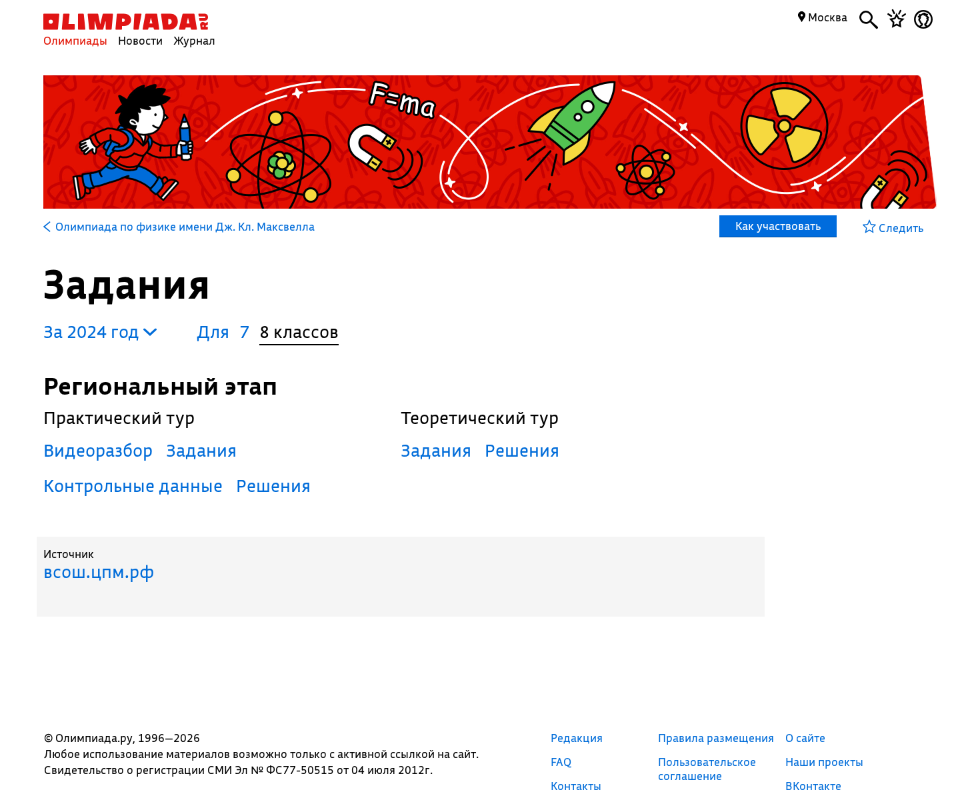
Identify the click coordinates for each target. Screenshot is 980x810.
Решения (273, 486)
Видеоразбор (98, 450)
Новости (140, 40)
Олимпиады (75, 40)
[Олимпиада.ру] (125, 21)
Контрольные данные (133, 486)
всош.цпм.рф (98, 572)
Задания (201, 450)
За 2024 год (93, 332)
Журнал (194, 40)
